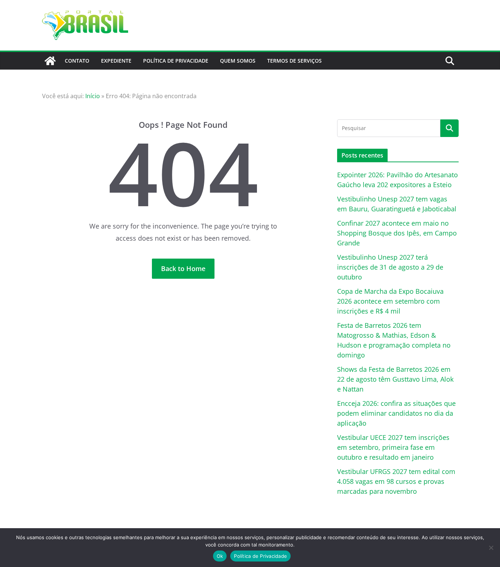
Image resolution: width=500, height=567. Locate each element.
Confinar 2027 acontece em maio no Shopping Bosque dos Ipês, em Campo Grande (397, 233)
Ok (220, 556)
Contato (77, 60)
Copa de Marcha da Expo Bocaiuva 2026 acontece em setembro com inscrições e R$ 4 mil (390, 301)
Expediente (116, 60)
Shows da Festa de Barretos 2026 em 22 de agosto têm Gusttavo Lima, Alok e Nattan (395, 379)
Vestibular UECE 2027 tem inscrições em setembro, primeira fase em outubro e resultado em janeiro (393, 447)
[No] (491, 547)
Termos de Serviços (294, 60)
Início (92, 96)
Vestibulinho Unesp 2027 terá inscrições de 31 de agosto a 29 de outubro (390, 267)
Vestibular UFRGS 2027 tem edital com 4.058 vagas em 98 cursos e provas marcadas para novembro (396, 481)
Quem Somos (237, 60)
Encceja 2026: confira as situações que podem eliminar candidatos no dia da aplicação (396, 413)
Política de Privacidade (175, 60)
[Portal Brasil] (50, 61)
